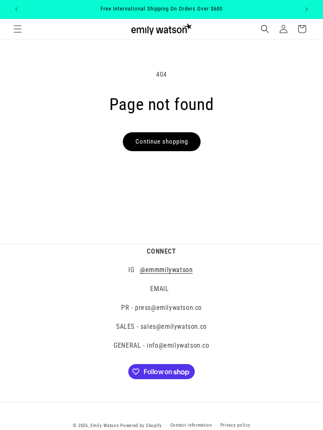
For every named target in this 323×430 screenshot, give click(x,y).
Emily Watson (104, 425)
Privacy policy (235, 425)
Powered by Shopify (141, 425)
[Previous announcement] (16, 9)
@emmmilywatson (166, 270)
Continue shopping (161, 141)
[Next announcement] (306, 9)
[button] (17, 29)
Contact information (191, 425)
